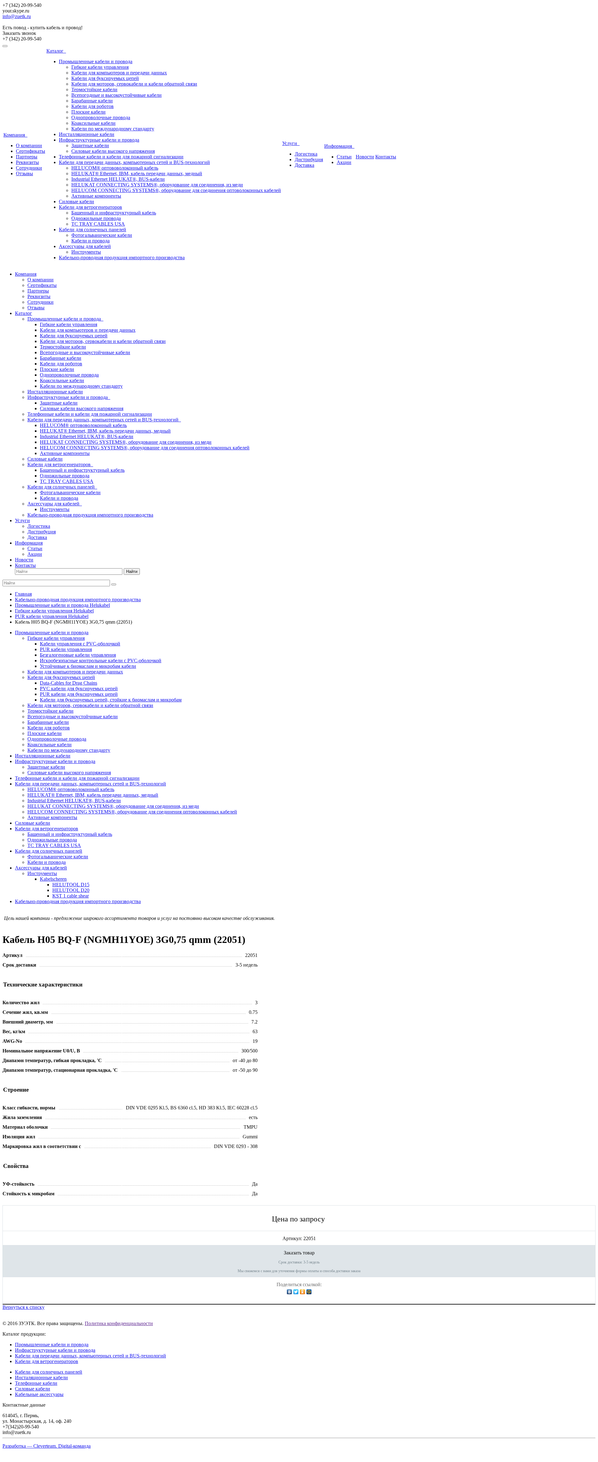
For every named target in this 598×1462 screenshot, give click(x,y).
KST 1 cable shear (70, 895)
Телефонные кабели (36, 1383)
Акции (344, 162)
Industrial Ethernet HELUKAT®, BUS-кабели (118, 179)
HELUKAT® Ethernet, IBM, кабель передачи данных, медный (136, 173)
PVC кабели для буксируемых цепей (79, 688)
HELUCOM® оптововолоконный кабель (114, 168)
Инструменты (86, 252)
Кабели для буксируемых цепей (105, 78)
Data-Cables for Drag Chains (68, 683)
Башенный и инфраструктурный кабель (113, 212)
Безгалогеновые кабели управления (78, 655)
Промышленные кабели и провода (95, 61)
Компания (15, 135)
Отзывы (24, 173)
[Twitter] (296, 1292)
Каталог (56, 51)
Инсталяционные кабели (41, 1377)
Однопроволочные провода (100, 117)
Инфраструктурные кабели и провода (99, 140)
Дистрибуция (309, 159)
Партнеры (26, 156)
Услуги (291, 143)
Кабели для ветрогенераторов (90, 207)
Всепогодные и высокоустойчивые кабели (116, 95)
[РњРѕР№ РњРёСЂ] (309, 1292)
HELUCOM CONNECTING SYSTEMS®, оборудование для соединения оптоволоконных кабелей (176, 190)
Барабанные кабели (92, 100)
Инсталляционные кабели (86, 134)
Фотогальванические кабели (101, 235)
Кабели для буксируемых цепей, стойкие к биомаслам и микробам (111, 699)
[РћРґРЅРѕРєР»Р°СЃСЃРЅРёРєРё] (302, 1292)
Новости (365, 156)
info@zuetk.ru (16, 16)
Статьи (344, 156)
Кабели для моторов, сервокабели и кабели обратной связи (134, 84)
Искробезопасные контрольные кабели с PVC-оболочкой (100, 660)
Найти (131, 571)
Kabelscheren (53, 879)
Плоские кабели (88, 112)
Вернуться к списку (23, 1307)
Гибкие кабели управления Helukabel (54, 610)
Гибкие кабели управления (100, 67)
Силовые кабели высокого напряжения (113, 151)
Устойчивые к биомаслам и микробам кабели (88, 666)
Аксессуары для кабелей (85, 246)
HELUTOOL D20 (70, 890)
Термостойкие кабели (94, 89)
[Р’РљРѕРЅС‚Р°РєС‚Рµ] (289, 1292)
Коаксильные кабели (93, 123)
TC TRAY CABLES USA (98, 224)
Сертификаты (30, 151)
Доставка (304, 165)
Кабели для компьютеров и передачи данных (119, 72)
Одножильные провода (96, 218)
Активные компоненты (96, 196)
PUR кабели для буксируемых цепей (79, 694)
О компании (29, 145)
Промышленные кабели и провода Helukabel (62, 605)
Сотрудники (29, 168)
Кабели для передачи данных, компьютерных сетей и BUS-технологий (134, 162)
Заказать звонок (19, 33)
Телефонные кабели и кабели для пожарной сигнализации (121, 156)
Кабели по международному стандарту (112, 128)
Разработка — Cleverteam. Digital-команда (46, 1446)
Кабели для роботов (92, 106)
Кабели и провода (90, 240)
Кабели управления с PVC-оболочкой (80, 643)
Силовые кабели (76, 201)
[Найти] (113, 584)
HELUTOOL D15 (70, 884)
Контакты (385, 156)
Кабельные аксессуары (39, 1394)
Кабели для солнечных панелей (92, 229)
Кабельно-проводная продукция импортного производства (122, 257)
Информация (339, 146)
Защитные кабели (90, 145)
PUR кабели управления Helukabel (51, 616)
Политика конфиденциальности (119, 1323)
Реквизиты (27, 162)
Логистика (306, 154)
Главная (23, 594)
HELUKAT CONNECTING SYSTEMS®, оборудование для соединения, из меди (157, 184)
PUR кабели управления (66, 649)
